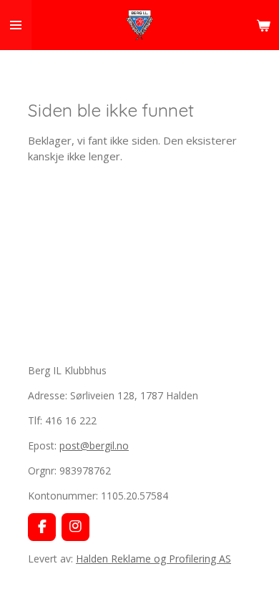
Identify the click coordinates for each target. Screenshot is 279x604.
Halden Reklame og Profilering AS (153, 558)
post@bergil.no (94, 445)
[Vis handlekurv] (263, 25)
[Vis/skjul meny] (15, 25)
